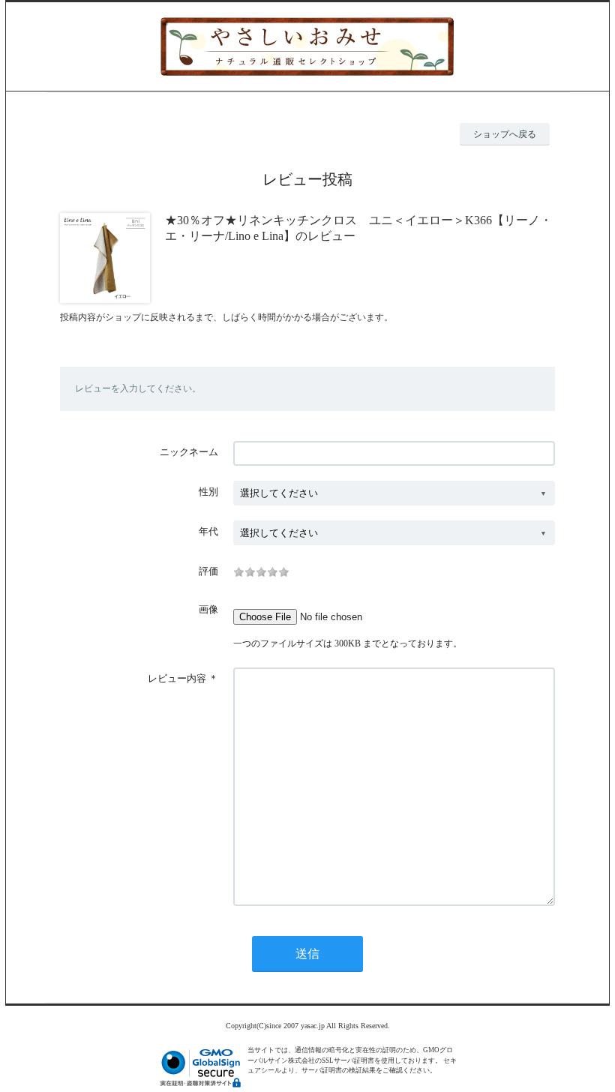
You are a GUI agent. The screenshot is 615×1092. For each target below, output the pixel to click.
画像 (208, 609)
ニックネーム (189, 452)
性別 (208, 491)
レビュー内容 (177, 678)
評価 (208, 571)
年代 (208, 531)
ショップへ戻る (504, 134)
